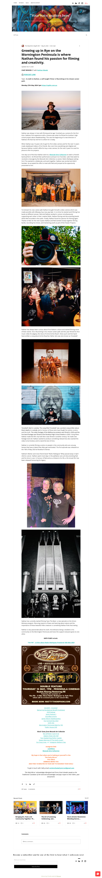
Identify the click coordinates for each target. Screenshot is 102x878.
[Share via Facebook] (22, 784)
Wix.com (59, 876)
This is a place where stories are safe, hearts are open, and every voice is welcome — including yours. (51, 21)
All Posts (16, 35)
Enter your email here (19, 859)
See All (86, 798)
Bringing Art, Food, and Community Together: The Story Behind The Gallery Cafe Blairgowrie (25, 818)
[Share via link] (34, 784)
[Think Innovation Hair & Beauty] (79, 3)
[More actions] (79, 46)
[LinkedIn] (76, 3)
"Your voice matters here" (50, 15)
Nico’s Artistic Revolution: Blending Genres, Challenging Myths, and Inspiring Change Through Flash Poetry (76, 818)
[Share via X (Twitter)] (26, 784)
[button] (87, 3)
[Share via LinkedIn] (30, 784)
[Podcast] (73, 3)
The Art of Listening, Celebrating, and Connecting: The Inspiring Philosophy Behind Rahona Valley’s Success (50, 818)
